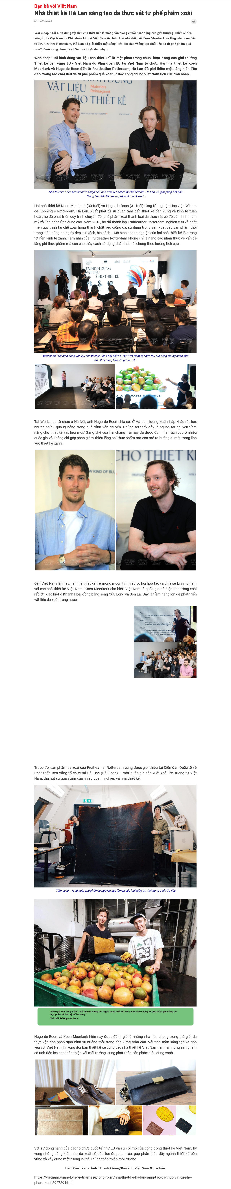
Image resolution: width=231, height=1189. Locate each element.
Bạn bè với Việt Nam (55, 6)
